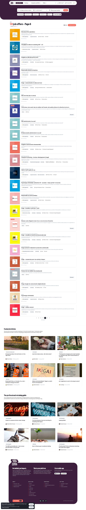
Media (44, 2)
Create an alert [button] (72, 25)
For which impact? (38, 10)
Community (31, 488)
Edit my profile (31, 494)
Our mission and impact (17, 485)
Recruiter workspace (32, 495)
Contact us (47, 483)
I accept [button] (31, 504)
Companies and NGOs (35, 2)
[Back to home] (15, 462)
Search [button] (65, 10)
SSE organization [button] (25, 36)
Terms (46, 486)
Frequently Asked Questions (49, 485)
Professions (42, 14)
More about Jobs (16, 483)
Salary (49, 14)
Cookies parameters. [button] (5, 507)
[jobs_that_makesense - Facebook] (46, 501)
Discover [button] (72, 114)
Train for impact (32, 485)
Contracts (35, 14)
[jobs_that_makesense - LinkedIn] (40, 501)
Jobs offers (18, 2)
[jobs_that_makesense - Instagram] (43, 501)
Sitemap (62, 485)
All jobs (30, 483)
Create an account (32, 492)
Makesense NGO (16, 486)
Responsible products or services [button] (27, 251)
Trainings (26, 2)
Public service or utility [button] (26, 49)
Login (30, 491)
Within (27, 14)
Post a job (31, 489)
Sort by (13, 26)
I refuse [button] (31, 507)
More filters (57, 14)
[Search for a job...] (56, 3)
